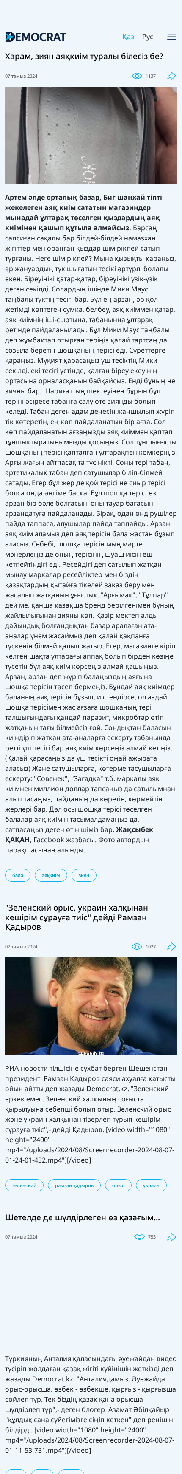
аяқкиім (51, 875)
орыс (118, 1185)
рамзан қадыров (74, 1185)
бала (17, 875)
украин (151, 1185)
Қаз (128, 36)
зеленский (24, 1185)
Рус (147, 36)
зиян (84, 875)
